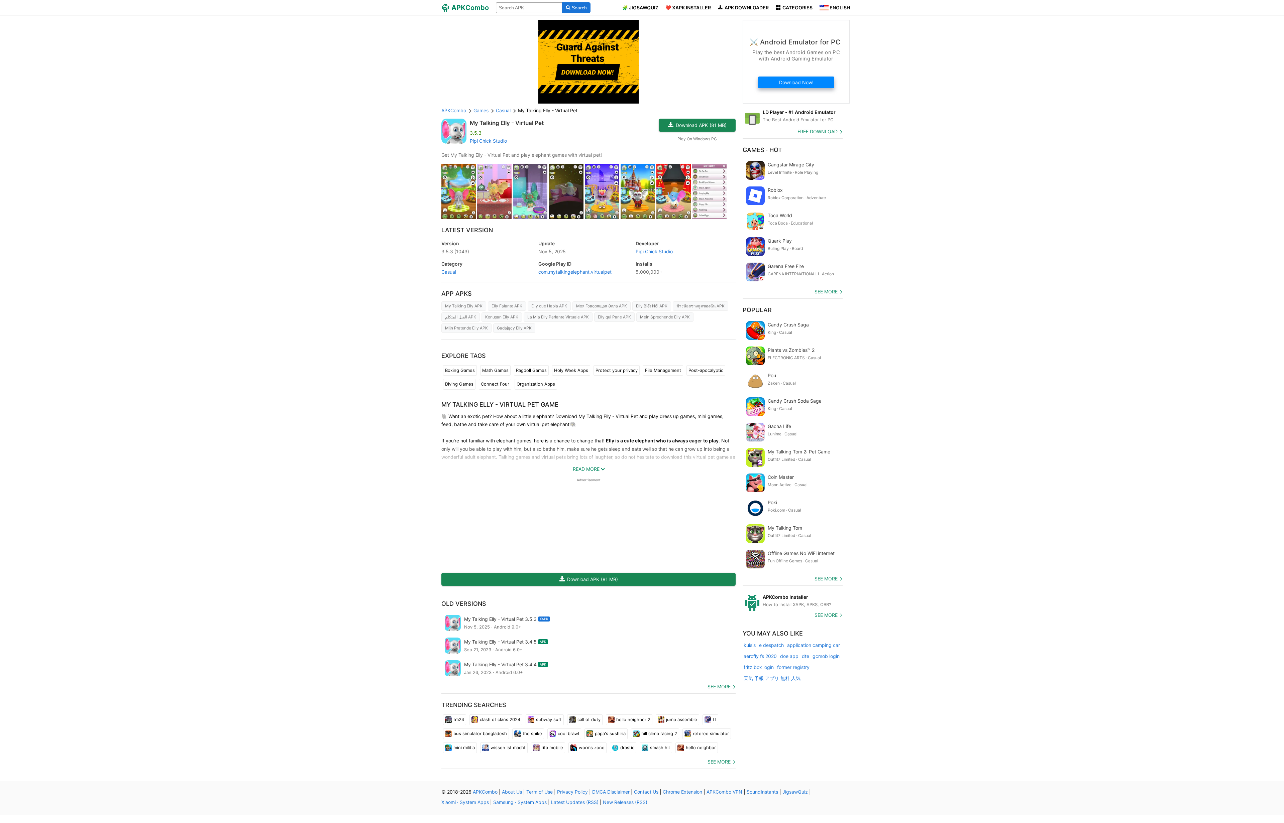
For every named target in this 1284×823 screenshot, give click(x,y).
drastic (627, 747)
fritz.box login (759, 667)
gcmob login (826, 656)
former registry (793, 667)
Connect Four (495, 384)
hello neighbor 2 (633, 719)
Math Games (495, 370)
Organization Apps (536, 384)
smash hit (660, 747)
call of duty (589, 719)
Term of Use (539, 792)
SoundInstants (762, 792)
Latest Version (467, 230)
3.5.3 (455, 251)
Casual (448, 272)
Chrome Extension (682, 792)
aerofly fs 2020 (760, 656)
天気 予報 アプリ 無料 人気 (772, 678)
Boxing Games (460, 370)
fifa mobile (552, 747)
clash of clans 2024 (500, 719)
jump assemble (681, 719)
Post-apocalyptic (705, 370)
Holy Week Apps (571, 370)
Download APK (701, 125)
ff (714, 719)
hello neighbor (701, 747)
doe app (789, 656)
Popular (757, 309)
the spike (532, 733)
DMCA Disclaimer (611, 792)
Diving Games (459, 384)
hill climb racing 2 (659, 733)
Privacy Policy (572, 792)
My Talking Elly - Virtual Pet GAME (499, 404)
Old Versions (463, 603)
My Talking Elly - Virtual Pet (507, 123)
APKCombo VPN (724, 792)
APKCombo (453, 110)
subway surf (549, 719)
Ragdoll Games (531, 370)
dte (805, 656)
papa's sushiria (610, 733)
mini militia (464, 747)
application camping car (813, 645)
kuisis (750, 645)
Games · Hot (762, 149)
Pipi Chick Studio (488, 141)
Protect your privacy (617, 370)
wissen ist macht (508, 747)
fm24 (458, 719)
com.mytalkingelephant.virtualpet (575, 272)
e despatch (771, 645)
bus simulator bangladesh (480, 733)
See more (719, 686)
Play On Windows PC (697, 138)
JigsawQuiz (795, 792)
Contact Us (646, 792)
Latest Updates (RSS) (575, 802)
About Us (512, 792)
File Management (663, 370)
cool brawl (568, 733)
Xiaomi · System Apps (465, 802)
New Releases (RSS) (625, 802)
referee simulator (711, 733)
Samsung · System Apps (520, 802)
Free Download (817, 131)
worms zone (592, 747)
